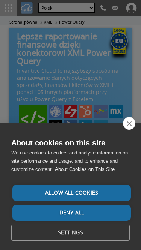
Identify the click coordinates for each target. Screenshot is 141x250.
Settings (70, 232)
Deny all (71, 212)
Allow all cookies (71, 192)
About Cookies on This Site (85, 169)
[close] (129, 123)
